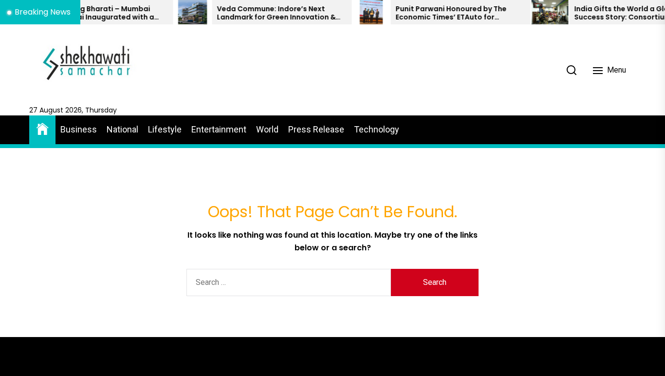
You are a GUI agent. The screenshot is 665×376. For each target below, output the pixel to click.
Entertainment (218, 129)
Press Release (316, 129)
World (267, 129)
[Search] (571, 70)
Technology (376, 129)
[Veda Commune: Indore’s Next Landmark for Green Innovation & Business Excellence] (183, 12)
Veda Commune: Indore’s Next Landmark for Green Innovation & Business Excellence (267, 13)
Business (78, 129)
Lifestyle (165, 129)
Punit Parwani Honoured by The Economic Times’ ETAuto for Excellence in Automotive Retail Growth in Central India (443, 13)
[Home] (42, 128)
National (122, 129)
